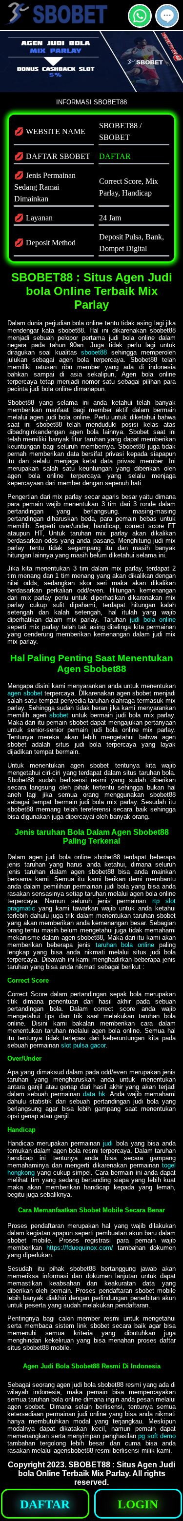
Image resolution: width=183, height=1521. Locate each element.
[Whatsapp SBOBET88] (139, 24)
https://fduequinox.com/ (79, 1247)
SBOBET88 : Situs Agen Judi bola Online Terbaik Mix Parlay (97, 1469)
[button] (167, 15)
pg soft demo (157, 1436)
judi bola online (153, 619)
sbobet (58, 715)
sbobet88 (94, 352)
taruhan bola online (125, 944)
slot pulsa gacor (83, 1045)
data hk (94, 1094)
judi (108, 1143)
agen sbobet (24, 693)
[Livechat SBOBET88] (167, 24)
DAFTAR (115, 156)
